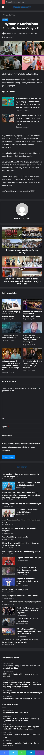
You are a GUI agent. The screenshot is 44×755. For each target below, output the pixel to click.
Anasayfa (7, 15)
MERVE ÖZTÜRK (10, 33)
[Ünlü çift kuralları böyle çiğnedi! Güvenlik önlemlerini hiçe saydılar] (32, 353)
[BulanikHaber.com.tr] (22, 7)
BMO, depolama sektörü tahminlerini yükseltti (21, 551)
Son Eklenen (22, 467)
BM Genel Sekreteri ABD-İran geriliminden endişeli (28, 484)
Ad (3, 418)
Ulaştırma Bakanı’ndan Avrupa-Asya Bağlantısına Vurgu (27, 581)
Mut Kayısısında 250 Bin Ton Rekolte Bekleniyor (21, 504)
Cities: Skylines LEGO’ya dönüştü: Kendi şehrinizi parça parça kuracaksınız (29, 631)
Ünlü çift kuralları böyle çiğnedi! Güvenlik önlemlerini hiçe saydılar (32, 364)
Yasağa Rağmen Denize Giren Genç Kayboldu (20, 596)
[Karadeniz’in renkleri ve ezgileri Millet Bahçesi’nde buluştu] (32, 304)
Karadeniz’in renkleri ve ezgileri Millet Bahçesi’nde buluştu (32, 314)
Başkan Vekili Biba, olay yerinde (15, 589)
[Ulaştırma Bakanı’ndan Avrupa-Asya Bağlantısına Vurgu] (8, 582)
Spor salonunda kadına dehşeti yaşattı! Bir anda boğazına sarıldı (26, 570)
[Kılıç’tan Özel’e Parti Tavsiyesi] (8, 561)
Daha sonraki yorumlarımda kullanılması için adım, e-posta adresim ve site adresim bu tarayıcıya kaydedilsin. (21, 447)
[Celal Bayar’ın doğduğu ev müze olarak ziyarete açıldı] (11, 304)
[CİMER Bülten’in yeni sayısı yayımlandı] (11, 327)
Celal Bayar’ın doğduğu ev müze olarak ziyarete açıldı (11, 314)
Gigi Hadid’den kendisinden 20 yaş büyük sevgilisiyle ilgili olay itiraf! (29, 610)
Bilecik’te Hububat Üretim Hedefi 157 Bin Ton (27, 511)
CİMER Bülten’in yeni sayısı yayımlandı (10, 336)
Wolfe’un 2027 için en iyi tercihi (15, 537)
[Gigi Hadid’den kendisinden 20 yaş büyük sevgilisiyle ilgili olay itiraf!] (8, 611)
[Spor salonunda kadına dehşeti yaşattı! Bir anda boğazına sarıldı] (8, 571)
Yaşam (14, 15)
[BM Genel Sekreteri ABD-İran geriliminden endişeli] (8, 486)
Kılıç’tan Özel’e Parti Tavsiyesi (28, 558)
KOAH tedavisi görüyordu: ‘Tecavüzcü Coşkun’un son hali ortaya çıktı (32, 338)
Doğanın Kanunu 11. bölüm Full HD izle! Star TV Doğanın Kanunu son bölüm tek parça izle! (11, 365)
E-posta (5, 427)
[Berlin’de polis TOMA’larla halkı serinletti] (8, 622)
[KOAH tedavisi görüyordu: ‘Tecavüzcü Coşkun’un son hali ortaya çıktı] (32, 327)
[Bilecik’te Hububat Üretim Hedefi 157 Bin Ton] (8, 513)
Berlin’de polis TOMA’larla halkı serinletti (27, 620)
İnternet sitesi (7, 435)
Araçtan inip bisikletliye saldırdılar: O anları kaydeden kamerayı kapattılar (20, 641)
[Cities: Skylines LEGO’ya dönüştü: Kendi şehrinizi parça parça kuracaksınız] (8, 631)
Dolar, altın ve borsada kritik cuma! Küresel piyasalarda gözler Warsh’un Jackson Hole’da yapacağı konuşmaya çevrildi (21, 495)
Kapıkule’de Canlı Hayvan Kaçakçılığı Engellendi (21, 602)
